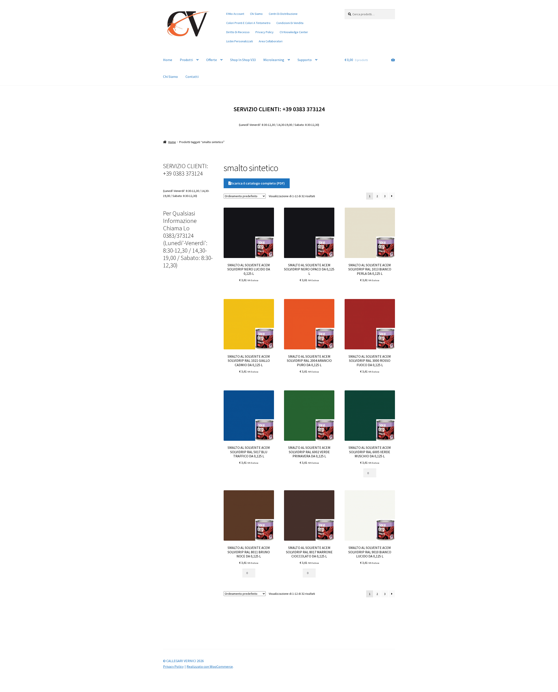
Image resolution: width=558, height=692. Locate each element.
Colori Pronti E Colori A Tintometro (248, 23)
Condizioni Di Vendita (289, 23)
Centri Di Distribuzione (283, 14)
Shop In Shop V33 (243, 60)
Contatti (192, 76)
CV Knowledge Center (294, 32)
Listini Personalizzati (239, 41)
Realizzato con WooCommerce (210, 666)
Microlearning (273, 60)
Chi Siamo (256, 14)
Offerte (211, 60)
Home (167, 60)
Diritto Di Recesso (238, 32)
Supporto (305, 60)
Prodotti (186, 60)
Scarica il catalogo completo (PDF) (258, 183)
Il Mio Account (235, 14)
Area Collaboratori (270, 41)
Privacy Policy (264, 32)
